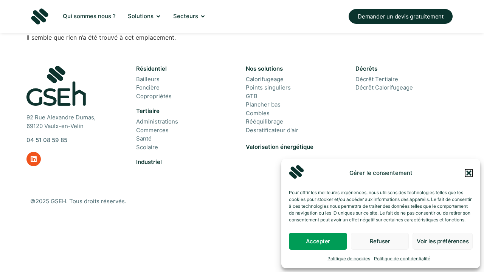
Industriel (149, 161)
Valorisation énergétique (279, 146)
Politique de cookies (348, 258)
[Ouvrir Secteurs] (203, 16)
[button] (469, 173)
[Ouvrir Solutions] (158, 16)
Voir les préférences (442, 241)
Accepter (318, 241)
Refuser (380, 241)
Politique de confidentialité (402, 258)
